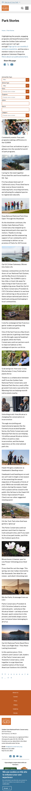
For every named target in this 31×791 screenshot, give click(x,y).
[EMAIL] (11, 64)
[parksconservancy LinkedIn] (21, 756)
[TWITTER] (8, 64)
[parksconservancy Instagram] (14, 756)
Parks (3, 88)
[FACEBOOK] (5, 64)
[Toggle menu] (26, 8)
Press (15, 700)
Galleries (15, 709)
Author (4, 100)
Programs (5, 94)
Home (3, 30)
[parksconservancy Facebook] (10, 756)
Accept (6, 788)
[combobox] (10, 91)
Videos (15, 705)
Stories (15, 713)
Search (4, 106)
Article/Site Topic (7, 77)
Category (4, 112)
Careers (15, 696)
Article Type (5, 83)
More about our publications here (15, 57)
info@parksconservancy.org (14, 746)
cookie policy (5, 783)
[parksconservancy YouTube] (17, 756)
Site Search (22, 8)
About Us (15, 692)
